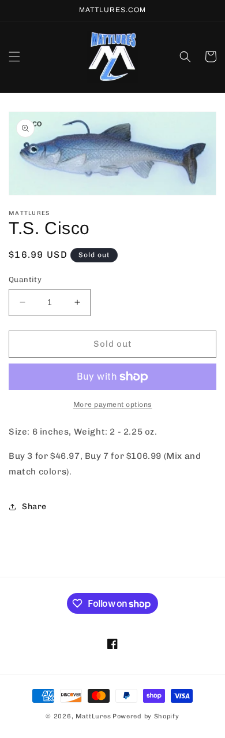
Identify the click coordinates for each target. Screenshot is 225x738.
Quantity (25, 279)
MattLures (93, 716)
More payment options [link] (112, 404)
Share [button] (34, 506)
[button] (14, 56)
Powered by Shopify (145, 716)
